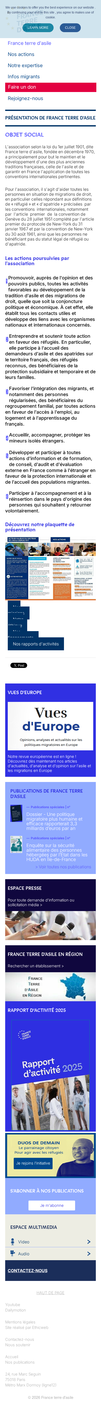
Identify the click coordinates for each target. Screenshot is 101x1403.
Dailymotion (15, 1310)
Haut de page (50, 1292)
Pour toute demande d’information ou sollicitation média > (41, 902)
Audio (23, 1253)
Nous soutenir (17, 1344)
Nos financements (20, 634)
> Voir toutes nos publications (63, 866)
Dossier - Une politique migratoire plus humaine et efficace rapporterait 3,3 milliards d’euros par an (54, 821)
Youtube (12, 1304)
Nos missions (16, 610)
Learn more (38, 28)
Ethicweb (40, 1327)
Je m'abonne (52, 1205)
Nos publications (20, 1362)
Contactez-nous (19, 1339)
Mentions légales (20, 1322)
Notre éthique (16, 622)
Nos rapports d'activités (36, 643)
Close (70, 28)
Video (23, 1241)
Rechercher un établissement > (36, 965)
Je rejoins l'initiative (33, 1163)
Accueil (11, 1356)
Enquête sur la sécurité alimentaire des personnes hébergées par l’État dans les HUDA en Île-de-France (57, 852)
